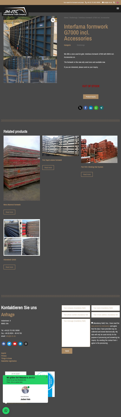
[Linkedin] (20, 344)
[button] (118, 8)
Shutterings (73, 17)
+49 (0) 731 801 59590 (93, 2)
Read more (9, 212)
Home (66, 17)
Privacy (3, 355)
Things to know (6, 358)
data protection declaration (100, 326)
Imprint (3, 353)
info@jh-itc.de (108, 2)
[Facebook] (4, 344)
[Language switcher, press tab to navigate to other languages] (117, 2)
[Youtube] (15, 344)
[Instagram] (26, 344)
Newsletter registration (9, 361)
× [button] (46, 377)
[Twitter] (9, 344)
